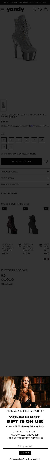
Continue (25, 453)
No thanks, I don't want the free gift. (25, 459)
